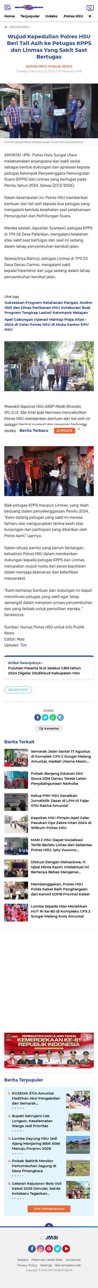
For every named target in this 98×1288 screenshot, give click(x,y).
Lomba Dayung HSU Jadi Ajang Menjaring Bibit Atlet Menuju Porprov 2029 (36, 1143)
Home (9, 16)
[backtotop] (49, 1227)
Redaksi (23, 1260)
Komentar (51, 728)
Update (65, 430)
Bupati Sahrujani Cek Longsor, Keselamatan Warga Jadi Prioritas (32, 1121)
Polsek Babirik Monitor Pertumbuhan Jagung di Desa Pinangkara (34, 1166)
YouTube (69, 1255)
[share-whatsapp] (52, 717)
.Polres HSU (73, 16)
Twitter (60, 1255)
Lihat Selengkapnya (48, 1208)
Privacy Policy (27, 1265)
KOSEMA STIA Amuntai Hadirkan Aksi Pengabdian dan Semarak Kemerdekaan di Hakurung (36, 1098)
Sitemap (46, 1265)
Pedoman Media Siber (47, 1260)
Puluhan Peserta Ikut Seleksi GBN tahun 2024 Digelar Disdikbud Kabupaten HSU (44, 670)
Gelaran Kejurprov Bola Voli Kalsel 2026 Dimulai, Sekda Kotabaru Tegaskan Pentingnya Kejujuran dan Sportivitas (36, 1188)
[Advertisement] (49, 984)
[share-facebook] (37, 717)
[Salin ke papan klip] (60, 717)
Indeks (51, 16)
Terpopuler (30, 16)
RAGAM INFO (18, 689)
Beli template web (68, 1265)
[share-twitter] (45, 717)
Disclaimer (73, 1260)
